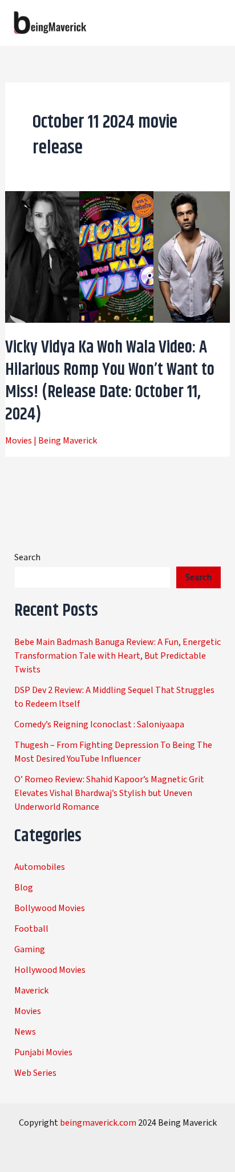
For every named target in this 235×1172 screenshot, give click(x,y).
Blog (23, 887)
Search (27, 557)
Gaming (29, 949)
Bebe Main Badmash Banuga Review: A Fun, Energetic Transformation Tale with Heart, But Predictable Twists (117, 656)
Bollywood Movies (49, 908)
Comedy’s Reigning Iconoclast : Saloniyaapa (99, 724)
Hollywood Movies (50, 970)
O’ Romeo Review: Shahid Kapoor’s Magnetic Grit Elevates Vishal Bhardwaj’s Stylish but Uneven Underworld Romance (109, 793)
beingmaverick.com (98, 1122)
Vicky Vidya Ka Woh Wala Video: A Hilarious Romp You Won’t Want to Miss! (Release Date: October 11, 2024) (109, 380)
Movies (18, 440)
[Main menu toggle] (211, 22)
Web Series (35, 1073)
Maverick (31, 990)
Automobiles (39, 867)
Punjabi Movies (43, 1052)
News (25, 1032)
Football (31, 928)
